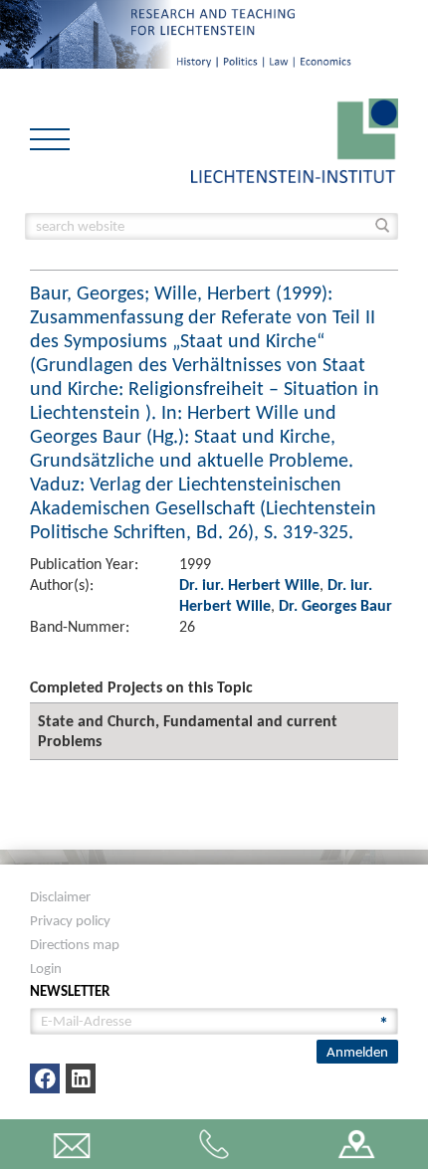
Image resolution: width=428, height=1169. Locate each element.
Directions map (74, 944)
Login (46, 968)
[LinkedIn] (81, 1078)
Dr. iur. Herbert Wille (249, 584)
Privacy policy (70, 920)
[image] (294, 138)
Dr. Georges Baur (335, 605)
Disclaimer (60, 896)
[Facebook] (45, 1078)
